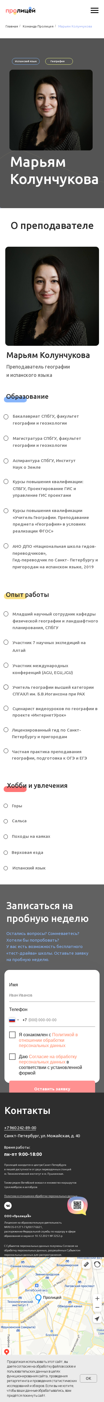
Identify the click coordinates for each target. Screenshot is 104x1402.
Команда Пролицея (38, 26)
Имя (13, 984)
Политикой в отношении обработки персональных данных (48, 1040)
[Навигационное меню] (94, 10)
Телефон (18, 1009)
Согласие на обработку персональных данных (48, 1059)
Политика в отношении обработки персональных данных (40, 1195)
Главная (12, 26)
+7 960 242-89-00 (20, 1127)
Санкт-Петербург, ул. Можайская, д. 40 (42, 1135)
